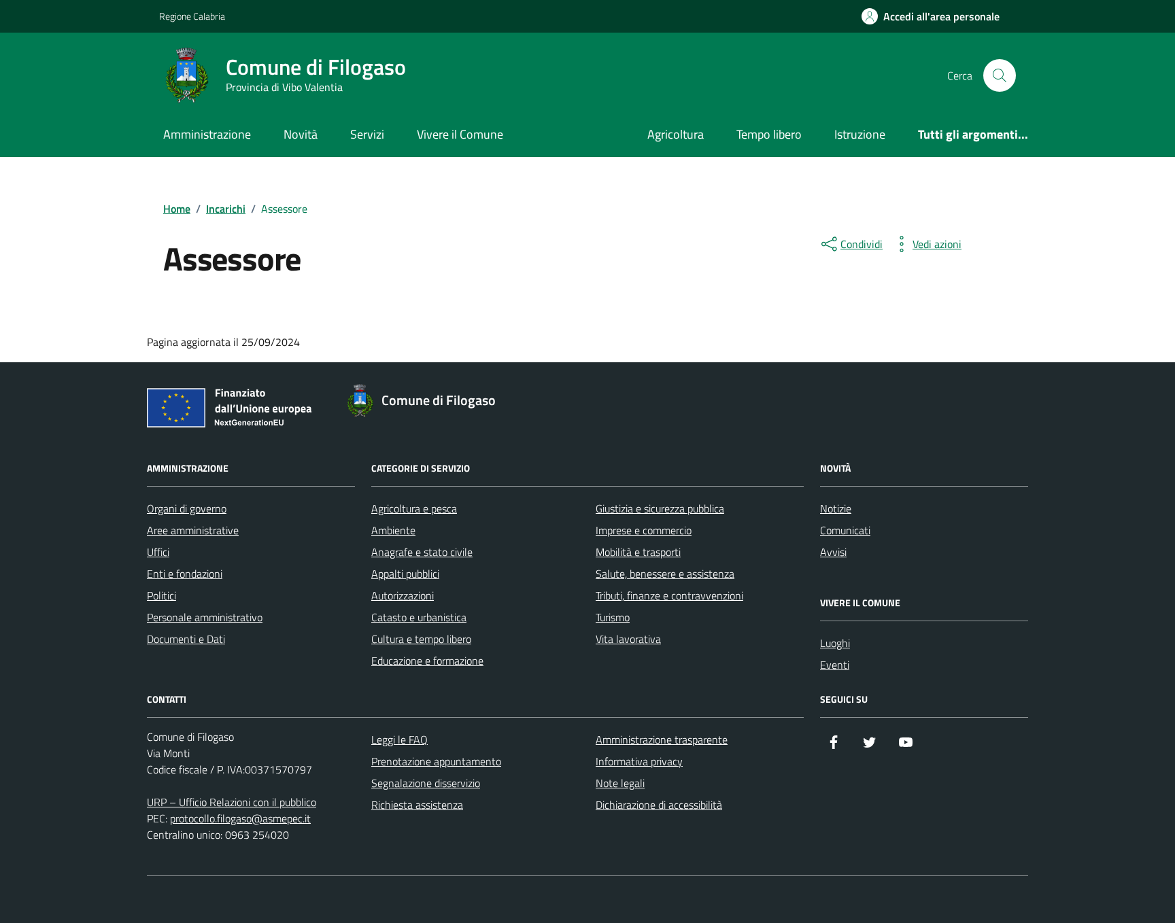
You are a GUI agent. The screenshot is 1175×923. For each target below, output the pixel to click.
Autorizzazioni (402, 595)
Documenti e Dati (186, 639)
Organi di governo (186, 508)
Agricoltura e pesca (414, 508)
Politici (161, 595)
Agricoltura (675, 134)
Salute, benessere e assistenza (665, 573)
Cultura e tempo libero (421, 639)
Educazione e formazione (427, 660)
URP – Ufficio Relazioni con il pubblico (231, 802)
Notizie (835, 508)
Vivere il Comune (460, 134)
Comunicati (845, 530)
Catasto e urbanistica (418, 617)
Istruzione (859, 134)
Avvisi (833, 552)
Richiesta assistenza (417, 805)
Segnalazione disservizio (425, 783)
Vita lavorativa (628, 639)
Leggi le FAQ (399, 739)
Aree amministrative (193, 530)
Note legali (620, 783)
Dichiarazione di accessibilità (659, 805)
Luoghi (835, 643)
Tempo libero (769, 134)
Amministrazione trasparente (662, 739)
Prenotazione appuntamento (436, 761)
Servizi (367, 134)
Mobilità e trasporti (638, 552)
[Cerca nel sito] (999, 75)
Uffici (158, 552)
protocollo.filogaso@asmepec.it (240, 818)
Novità (301, 134)
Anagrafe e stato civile (422, 552)
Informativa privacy (639, 761)
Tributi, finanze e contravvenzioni (669, 595)
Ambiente (393, 530)
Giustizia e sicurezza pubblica (660, 508)
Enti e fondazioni (184, 573)
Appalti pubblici (405, 573)
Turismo (613, 617)
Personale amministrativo (204, 617)
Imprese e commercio (644, 530)
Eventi (834, 665)
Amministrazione (207, 134)
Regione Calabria (192, 16)
